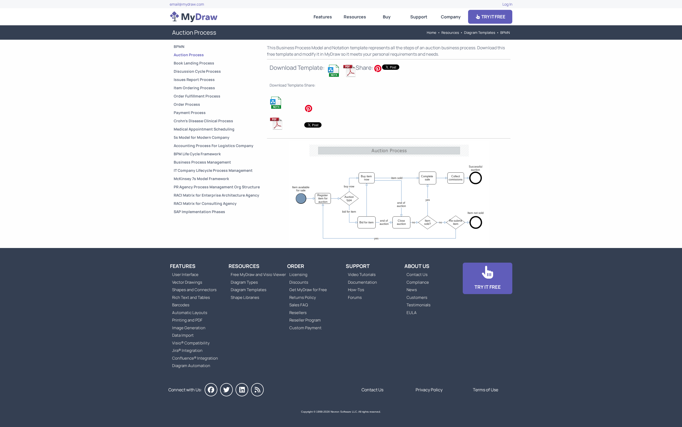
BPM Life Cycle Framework (197, 153)
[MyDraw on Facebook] (211, 389)
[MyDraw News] (257, 389)
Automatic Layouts (189, 312)
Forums (355, 297)
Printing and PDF (187, 320)
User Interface (185, 274)
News (412, 289)
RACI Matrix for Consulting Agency (205, 203)
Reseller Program (305, 320)
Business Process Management (202, 162)
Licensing (298, 274)
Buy (387, 17)
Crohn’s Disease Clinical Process (203, 120)
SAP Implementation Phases (199, 211)
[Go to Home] (193, 16)
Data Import (183, 335)
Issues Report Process (194, 79)
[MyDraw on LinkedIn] (242, 389)
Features (323, 17)
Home (431, 32)
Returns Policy (302, 297)
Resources (355, 17)
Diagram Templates (479, 32)
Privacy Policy (429, 390)
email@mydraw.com (187, 4)
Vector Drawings (187, 282)
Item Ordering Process (194, 87)
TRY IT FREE (493, 17)
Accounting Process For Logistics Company (213, 145)
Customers (417, 297)
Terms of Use (485, 390)
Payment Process (190, 112)
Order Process (187, 104)
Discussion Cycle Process (197, 71)
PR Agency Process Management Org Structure (217, 186)
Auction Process (189, 54)
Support (418, 17)
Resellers (298, 312)
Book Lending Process (194, 63)
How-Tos (356, 289)
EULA (412, 312)
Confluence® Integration (195, 358)
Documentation (362, 282)
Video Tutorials (362, 274)
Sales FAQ (298, 305)
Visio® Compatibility (191, 343)
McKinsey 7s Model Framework (201, 178)
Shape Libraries (245, 297)
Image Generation (188, 328)
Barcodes (180, 305)
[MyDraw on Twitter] (226, 389)
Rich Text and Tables (191, 297)
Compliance (418, 282)
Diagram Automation (191, 365)
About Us (416, 266)
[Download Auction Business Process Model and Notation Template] (333, 70)
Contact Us (417, 274)
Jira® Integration (187, 350)
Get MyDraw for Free (308, 289)
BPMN (505, 32)
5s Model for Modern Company (201, 137)
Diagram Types (244, 282)
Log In (507, 4)
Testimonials (419, 305)
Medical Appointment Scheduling (204, 129)
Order (295, 266)
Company (451, 17)
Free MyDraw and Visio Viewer (256, 274)
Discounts (298, 282)
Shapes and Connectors (194, 289)
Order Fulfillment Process (197, 96)
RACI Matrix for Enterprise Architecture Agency (216, 195)
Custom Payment (305, 328)
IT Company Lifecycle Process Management (213, 170)
